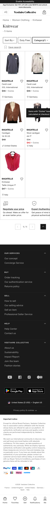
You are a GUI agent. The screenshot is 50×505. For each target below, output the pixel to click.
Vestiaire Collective (16, 343)
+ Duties (10, 90)
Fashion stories (12, 365)
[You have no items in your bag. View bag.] (44, 12)
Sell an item (10, 309)
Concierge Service (14, 263)
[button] (44, 12)
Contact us (10, 333)
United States (30, 488)
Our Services (12, 253)
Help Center (10, 328)
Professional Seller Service (18, 314)
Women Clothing (20, 20)
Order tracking (12, 277)
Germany (40, 488)
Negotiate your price (13, 209)
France (7, 488)
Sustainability (11, 352)
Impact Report (11, 356)
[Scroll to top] (43, 227)
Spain (22, 490)
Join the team (11, 361)
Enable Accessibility (25, 1)
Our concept (11, 258)
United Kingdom (17, 488)
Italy (28, 490)
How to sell (10, 301)
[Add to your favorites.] (21, 81)
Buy (6, 272)
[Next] (32, 227)
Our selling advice (13, 305)
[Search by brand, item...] (6, 12)
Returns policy (11, 286)
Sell (7, 296)
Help (7, 324)
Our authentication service (18, 282)
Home (6, 20)
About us (9, 347)
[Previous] (18, 227)
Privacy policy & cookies (23, 410)
